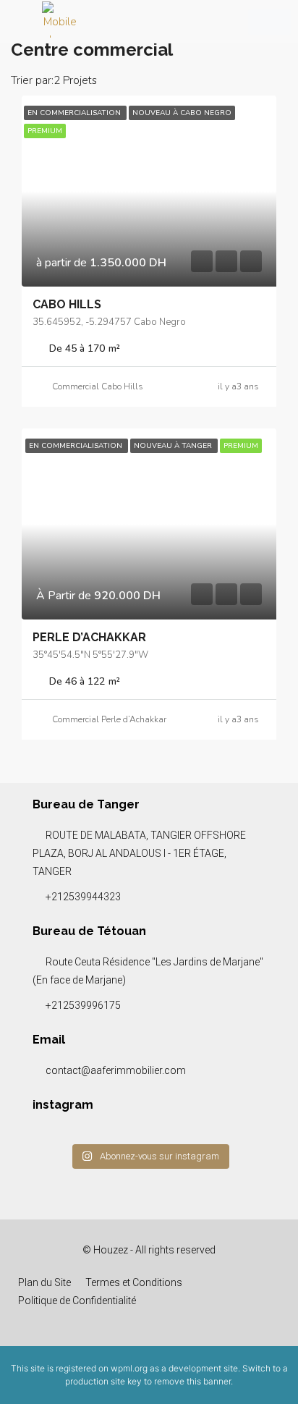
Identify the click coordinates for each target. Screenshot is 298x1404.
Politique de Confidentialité (77, 1300)
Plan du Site (44, 1282)
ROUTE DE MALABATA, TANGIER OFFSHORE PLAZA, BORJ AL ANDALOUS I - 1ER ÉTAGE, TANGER (139, 853)
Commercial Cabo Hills (97, 386)
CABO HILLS (67, 304)
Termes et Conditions (133, 1282)
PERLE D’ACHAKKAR (89, 637)
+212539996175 (83, 1005)
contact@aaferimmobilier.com (116, 1070)
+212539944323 (83, 896)
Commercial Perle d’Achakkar (109, 719)
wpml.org (129, 1368)
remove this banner (192, 1381)
